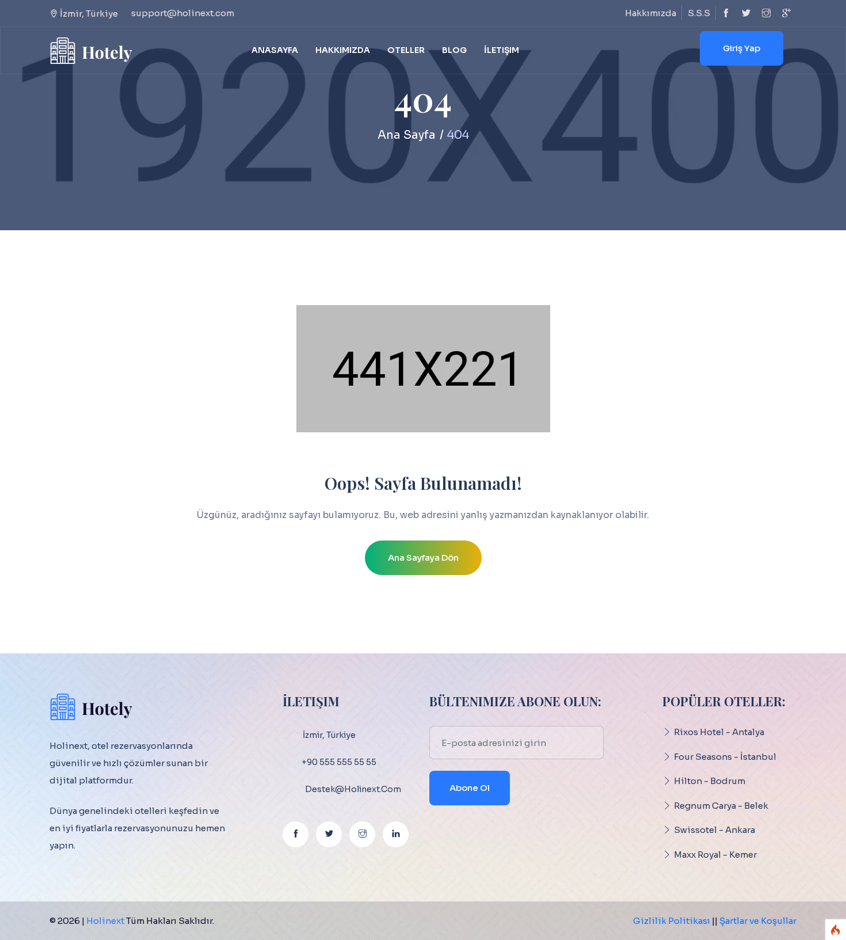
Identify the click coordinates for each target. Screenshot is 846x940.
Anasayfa (274, 50)
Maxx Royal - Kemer (715, 854)
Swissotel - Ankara (714, 829)
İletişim (501, 50)
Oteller (406, 50)
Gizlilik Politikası (671, 920)
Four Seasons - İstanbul (725, 756)
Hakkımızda (650, 12)
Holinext (105, 920)
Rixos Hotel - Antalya (719, 731)
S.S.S (699, 12)
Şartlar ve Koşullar (758, 920)
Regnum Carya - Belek (721, 805)
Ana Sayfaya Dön (423, 557)
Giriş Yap (741, 48)
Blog (454, 50)
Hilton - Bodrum (709, 780)
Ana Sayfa (407, 135)
